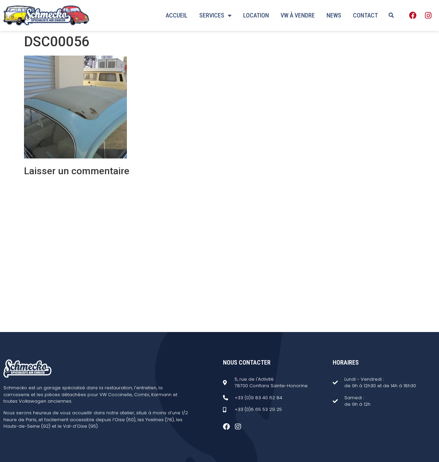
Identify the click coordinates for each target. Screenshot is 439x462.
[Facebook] (412, 15)
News (334, 15)
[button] (391, 15)
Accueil (177, 15)
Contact (365, 15)
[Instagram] (428, 15)
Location (256, 15)
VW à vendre (298, 15)
